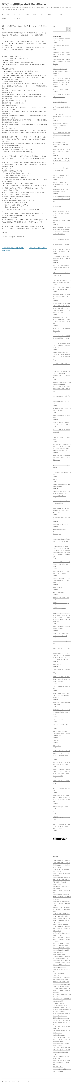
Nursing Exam (6, 18)
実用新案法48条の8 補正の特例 (61, 598)
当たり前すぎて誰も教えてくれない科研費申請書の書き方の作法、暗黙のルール (61, 580)
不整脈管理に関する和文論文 (60, 807)
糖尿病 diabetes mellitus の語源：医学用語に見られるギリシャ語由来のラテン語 (62, 510)
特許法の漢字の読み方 (59, 1035)
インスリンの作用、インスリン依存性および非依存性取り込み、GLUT (61, 564)
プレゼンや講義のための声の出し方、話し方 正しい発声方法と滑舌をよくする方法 (61, 826)
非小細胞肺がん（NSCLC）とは (61, 524)
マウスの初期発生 (57, 587)
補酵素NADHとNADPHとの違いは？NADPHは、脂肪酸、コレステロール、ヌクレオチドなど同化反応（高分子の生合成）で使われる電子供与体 (62, 617)
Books (34, 14)
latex (27, 14)
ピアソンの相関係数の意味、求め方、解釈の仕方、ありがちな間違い (61, 161)
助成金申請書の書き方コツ (60, 102)
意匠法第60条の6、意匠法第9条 (61, 895)
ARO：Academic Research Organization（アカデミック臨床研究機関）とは (61, 733)
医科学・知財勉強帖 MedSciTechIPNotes (24, 4)
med (20, 14)
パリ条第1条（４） (58, 975)
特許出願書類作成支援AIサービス (61, 1043)
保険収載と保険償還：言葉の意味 (61, 396)
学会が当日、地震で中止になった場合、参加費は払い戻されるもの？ (61, 151)
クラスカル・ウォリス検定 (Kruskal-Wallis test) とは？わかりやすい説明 (62, 71)
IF (55, 14)
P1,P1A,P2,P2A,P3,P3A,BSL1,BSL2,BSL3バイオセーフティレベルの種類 (62, 116)
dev (8, 14)
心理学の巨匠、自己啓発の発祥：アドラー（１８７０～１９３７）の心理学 (61, 258)
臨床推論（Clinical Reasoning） (61, 603)
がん (54, 812)
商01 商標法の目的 (58, 1067)
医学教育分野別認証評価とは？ (61, 239)
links (41, 14)
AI (2, 14)
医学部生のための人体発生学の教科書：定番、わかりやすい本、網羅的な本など (61, 458)
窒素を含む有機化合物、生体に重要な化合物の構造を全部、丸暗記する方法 (61, 62)
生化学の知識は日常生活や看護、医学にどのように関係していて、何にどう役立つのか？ (61, 679)
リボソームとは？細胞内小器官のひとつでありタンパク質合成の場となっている (61, 345)
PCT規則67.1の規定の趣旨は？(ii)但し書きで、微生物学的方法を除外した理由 (61, 990)
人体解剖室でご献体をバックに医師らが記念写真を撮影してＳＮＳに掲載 (61, 712)
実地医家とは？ (57, 206)
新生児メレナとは (57, 1045)
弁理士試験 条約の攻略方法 (60, 1005)
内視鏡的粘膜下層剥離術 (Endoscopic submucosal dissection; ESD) (59, 532)
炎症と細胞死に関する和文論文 (61, 244)
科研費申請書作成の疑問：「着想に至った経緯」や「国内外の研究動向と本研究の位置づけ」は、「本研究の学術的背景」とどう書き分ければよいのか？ (61, 308)
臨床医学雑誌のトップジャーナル (61, 648)
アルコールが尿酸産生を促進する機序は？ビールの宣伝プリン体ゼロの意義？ (61, 939)
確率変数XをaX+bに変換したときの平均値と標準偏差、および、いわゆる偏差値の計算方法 (61, 494)
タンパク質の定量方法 (59, 593)
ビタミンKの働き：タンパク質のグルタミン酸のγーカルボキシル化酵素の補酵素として (61, 1039)
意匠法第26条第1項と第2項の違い (62, 878)
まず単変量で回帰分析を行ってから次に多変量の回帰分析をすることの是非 (61, 213)
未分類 (10, 237)
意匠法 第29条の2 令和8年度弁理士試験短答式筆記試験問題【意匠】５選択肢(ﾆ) (61, 920)
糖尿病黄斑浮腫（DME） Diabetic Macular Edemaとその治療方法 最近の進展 (61, 695)
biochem (62, 14)
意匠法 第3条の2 (57, 664)
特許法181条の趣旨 (58, 952)
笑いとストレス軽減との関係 (60, 90)
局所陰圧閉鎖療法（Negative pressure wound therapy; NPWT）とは (60, 126)
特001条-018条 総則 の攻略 (38, 248)
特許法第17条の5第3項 (59, 954)
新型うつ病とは (57, 746)
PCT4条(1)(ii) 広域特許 (58, 1003)
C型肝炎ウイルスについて (59, 608)
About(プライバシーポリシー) (9, 1082)
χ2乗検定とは (56, 741)
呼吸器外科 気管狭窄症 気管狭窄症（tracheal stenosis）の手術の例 (61, 296)
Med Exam (17, 18)
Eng (14, 14)
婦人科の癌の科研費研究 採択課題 (62, 1007)
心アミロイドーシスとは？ (60, 719)
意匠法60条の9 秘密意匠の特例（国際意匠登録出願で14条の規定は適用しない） (61, 903)
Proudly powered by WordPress (26, 1082)
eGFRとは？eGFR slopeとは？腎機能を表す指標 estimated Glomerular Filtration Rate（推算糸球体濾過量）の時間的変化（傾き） (62, 387)
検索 (54, 26)
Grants (49, 14)
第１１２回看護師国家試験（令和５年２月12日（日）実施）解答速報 (61, 135)
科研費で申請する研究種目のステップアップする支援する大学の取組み (61, 199)
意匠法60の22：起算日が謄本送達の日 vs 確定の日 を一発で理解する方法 (62, 910)
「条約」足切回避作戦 (59, 973)
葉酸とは (55, 479)
